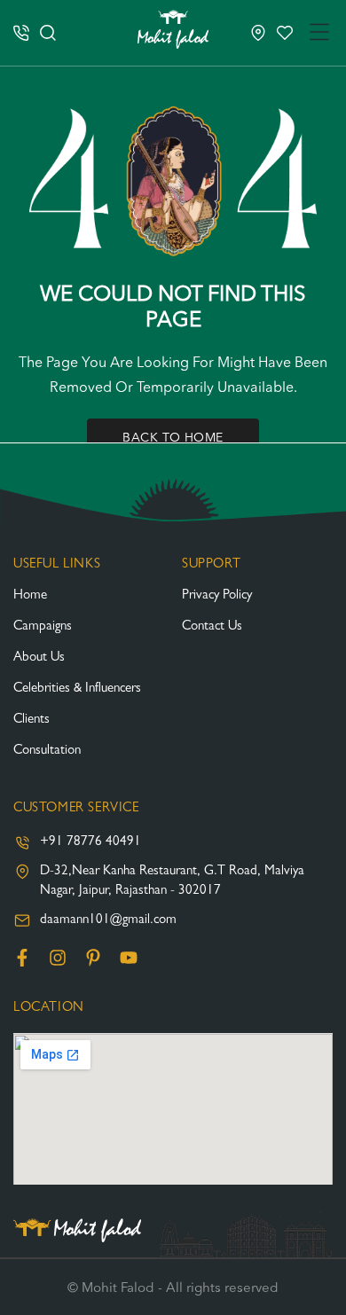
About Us (39, 658)
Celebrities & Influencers (77, 689)
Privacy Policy (217, 596)
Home (30, 596)
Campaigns (42, 627)
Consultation (47, 751)
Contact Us (212, 627)
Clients (31, 720)
